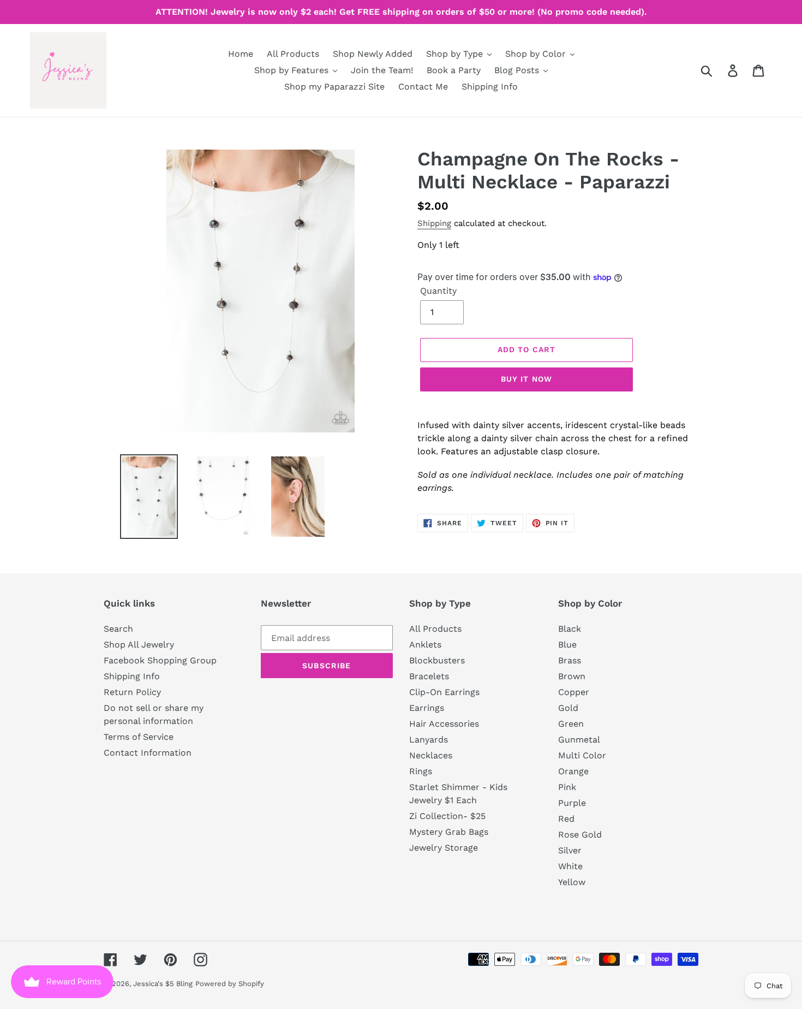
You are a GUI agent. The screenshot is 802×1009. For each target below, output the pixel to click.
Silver (570, 850)
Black (569, 629)
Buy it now (526, 379)
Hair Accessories (444, 724)
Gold (568, 708)
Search (118, 629)
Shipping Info (132, 676)
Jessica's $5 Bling (163, 984)
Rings (420, 771)
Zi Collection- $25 (447, 816)
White (570, 866)
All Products (435, 629)
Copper (573, 692)
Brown (571, 676)
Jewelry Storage (443, 847)
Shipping (434, 223)
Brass (569, 660)
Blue (567, 644)
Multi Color (582, 755)
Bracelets (429, 676)
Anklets (425, 644)
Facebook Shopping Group (160, 660)
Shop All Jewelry (139, 644)
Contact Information (147, 752)
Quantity (438, 291)
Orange (573, 771)
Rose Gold (580, 834)
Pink (567, 787)
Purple (572, 803)
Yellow (571, 882)
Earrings (426, 708)
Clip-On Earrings (444, 692)
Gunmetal (579, 739)
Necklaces (430, 755)
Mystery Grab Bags (448, 832)
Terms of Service (138, 737)
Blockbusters (437, 660)
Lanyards (428, 739)
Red (566, 819)
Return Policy (132, 692)
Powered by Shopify (229, 984)
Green (571, 724)
